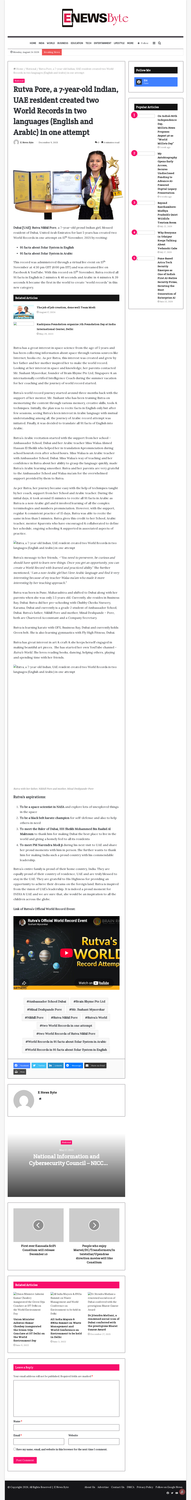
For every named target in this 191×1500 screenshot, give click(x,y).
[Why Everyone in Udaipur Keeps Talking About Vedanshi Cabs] (144, 238)
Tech (88, 43)
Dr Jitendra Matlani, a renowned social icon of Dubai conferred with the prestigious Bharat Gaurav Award (103, 1322)
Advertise (103, 1487)
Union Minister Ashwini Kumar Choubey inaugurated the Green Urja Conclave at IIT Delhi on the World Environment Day (29, 1330)
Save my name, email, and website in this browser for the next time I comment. (61, 1449)
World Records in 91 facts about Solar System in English (67, 1049)
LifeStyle (119, 43)
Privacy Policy (145, 1487)
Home (33, 43)
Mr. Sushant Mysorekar (88, 1009)
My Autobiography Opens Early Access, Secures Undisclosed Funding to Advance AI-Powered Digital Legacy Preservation (167, 173)
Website (73, 1435)
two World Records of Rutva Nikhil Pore (67, 1033)
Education (77, 43)
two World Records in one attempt (67, 1025)
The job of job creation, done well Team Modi (66, 307)
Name (17, 1421)
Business (62, 43)
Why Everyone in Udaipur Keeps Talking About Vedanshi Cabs (167, 240)
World (51, 43)
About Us (89, 1487)
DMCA (130, 1487)
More (130, 43)
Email (17, 1435)
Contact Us (117, 1487)
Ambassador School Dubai (47, 1001)
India (41, 43)
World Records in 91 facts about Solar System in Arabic (67, 1041)
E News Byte (27, 142)
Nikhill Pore (35, 1017)
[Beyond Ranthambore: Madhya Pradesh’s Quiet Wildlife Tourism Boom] (144, 208)
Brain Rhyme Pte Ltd (90, 1001)
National (31, 68)
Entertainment (102, 43)
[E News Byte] (95, 17)
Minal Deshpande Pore (45, 1009)
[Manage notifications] (182, 1492)
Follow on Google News (169, 1487)
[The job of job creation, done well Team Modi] (23, 312)
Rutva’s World (97, 1017)
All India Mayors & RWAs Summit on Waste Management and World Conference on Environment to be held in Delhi (66, 1328)
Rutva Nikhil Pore (65, 1017)
